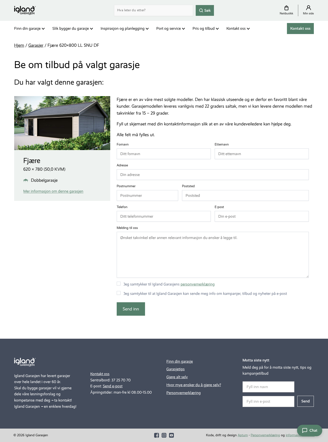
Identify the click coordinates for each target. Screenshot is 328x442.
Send (305, 401)
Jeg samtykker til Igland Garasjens (169, 284)
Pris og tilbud (204, 28)
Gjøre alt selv (177, 377)
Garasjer (35, 45)
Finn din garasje (27, 28)
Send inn (131, 309)
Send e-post (112, 386)
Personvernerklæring (183, 392)
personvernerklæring (198, 284)
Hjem (19, 45)
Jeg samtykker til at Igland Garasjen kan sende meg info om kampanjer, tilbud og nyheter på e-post (205, 293)
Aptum (243, 435)
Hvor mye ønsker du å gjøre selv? (193, 385)
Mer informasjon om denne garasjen (53, 191)
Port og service (168, 28)
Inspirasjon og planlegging (123, 28)
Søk (207, 10)
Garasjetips (175, 369)
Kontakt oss (236, 28)
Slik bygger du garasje (70, 28)
